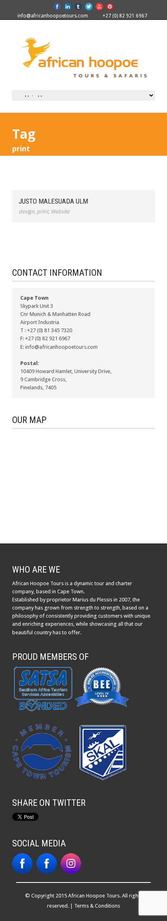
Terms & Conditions (97, 906)
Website (60, 211)
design (26, 211)
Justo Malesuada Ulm (53, 201)
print (42, 211)
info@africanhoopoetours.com (52, 16)
